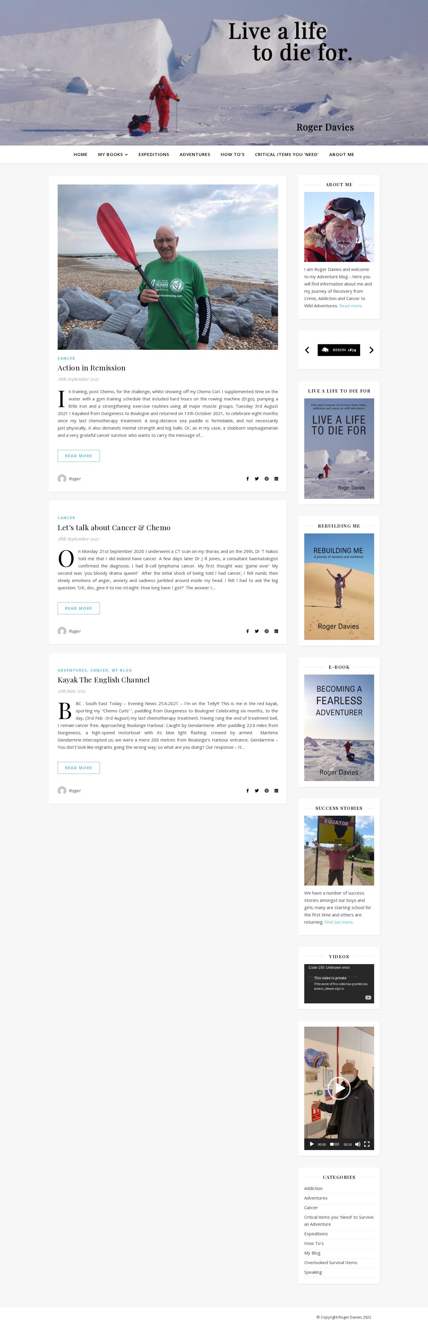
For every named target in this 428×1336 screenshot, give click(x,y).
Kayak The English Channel (104, 679)
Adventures (195, 154)
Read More (78, 455)
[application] (339, 983)
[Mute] (358, 1144)
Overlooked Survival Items (330, 1262)
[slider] (334, 1144)
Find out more (339, 922)
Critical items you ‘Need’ (287, 154)
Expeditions (154, 154)
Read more (350, 305)
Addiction (313, 1188)
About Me (341, 154)
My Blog (122, 670)
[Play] (312, 1144)
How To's (314, 1243)
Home (81, 154)
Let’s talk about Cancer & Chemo (114, 527)
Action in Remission (92, 367)
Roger (75, 478)
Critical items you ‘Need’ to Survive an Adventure (339, 1220)
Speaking (313, 1272)
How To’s (233, 154)
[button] (307, 350)
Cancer (66, 358)
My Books (110, 154)
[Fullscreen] (367, 1144)
